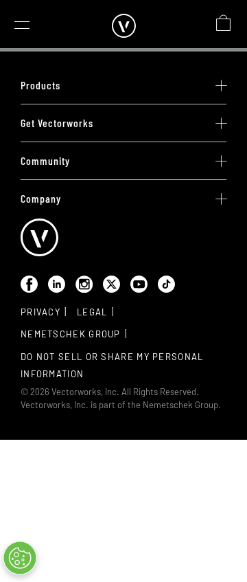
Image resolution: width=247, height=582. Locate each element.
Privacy (40, 311)
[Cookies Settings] (20, 558)
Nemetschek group (71, 333)
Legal (92, 311)
